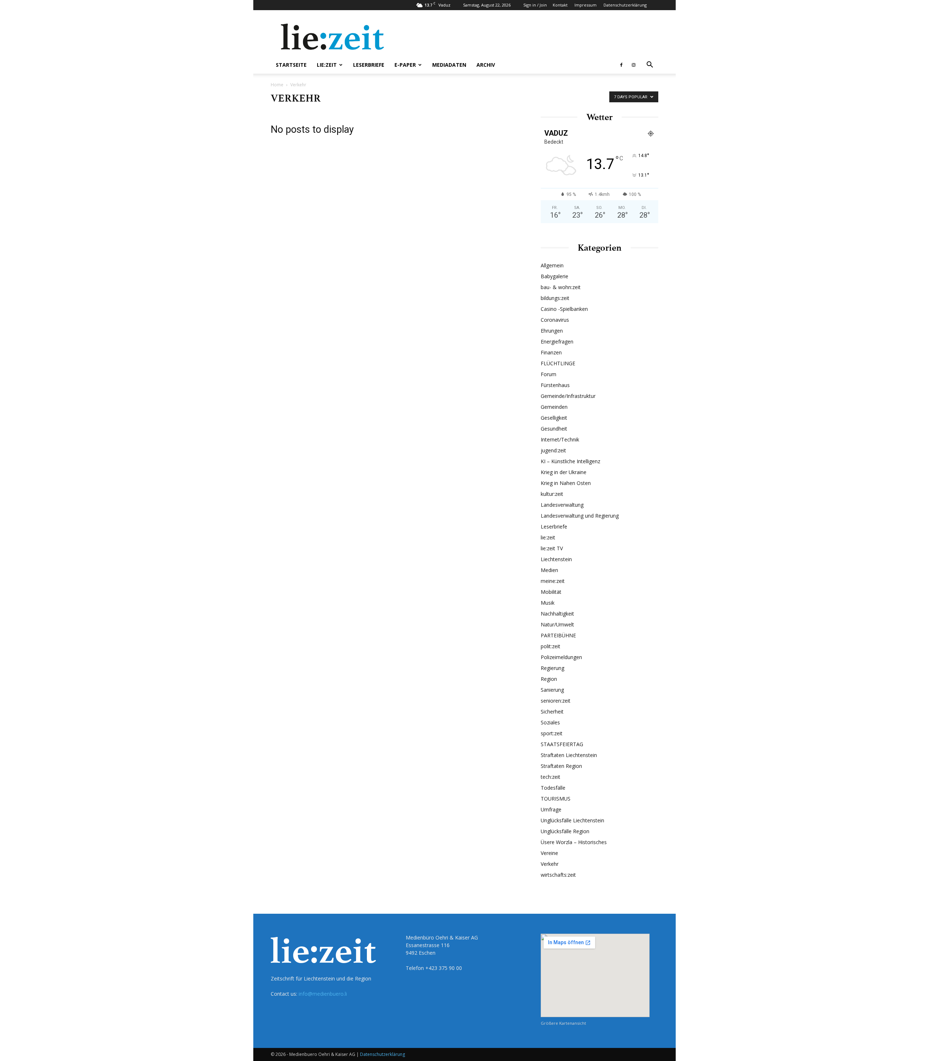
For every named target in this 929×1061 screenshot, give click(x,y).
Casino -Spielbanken (564, 308)
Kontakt (560, 5)
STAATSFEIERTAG (562, 744)
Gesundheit (554, 428)
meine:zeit (553, 580)
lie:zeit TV (552, 548)
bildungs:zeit (555, 298)
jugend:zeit (553, 450)
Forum (548, 374)
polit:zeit (550, 646)
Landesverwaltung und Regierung (580, 515)
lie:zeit (327, 64)
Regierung (552, 668)
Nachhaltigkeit (557, 613)
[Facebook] (621, 65)
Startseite (291, 64)
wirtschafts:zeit (558, 874)
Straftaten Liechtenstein (569, 755)
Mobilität (551, 591)
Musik (547, 602)
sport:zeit (551, 733)
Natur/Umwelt (557, 624)
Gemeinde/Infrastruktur (568, 395)
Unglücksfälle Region (565, 831)
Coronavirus (555, 319)
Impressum (585, 5)
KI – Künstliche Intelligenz (570, 461)
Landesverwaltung (562, 504)
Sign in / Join (535, 5)
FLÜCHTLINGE (558, 363)
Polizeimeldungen (561, 657)
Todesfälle (553, 787)
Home (277, 85)
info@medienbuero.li (323, 993)
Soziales (550, 722)
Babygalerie (554, 276)
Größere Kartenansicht (563, 1023)
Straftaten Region (561, 765)
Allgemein (552, 265)
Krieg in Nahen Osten (566, 483)
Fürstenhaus (555, 385)
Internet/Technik (560, 439)
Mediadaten (449, 64)
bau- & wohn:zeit (561, 287)
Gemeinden (554, 406)
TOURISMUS (555, 798)
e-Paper (405, 64)
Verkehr (549, 863)
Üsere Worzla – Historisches (574, 842)
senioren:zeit (555, 700)
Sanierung (552, 689)
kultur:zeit (552, 493)
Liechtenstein (556, 559)
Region (549, 678)
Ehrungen (552, 330)
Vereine (549, 853)
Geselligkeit (554, 417)
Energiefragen (557, 341)
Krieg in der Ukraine (563, 472)
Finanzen (551, 352)
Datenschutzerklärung (625, 5)
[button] (649, 65)
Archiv (485, 64)
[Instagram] (633, 65)
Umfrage (551, 809)
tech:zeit (550, 776)
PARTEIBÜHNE (558, 635)
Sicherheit (552, 711)
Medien (549, 570)
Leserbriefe (368, 64)
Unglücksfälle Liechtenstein (572, 820)
